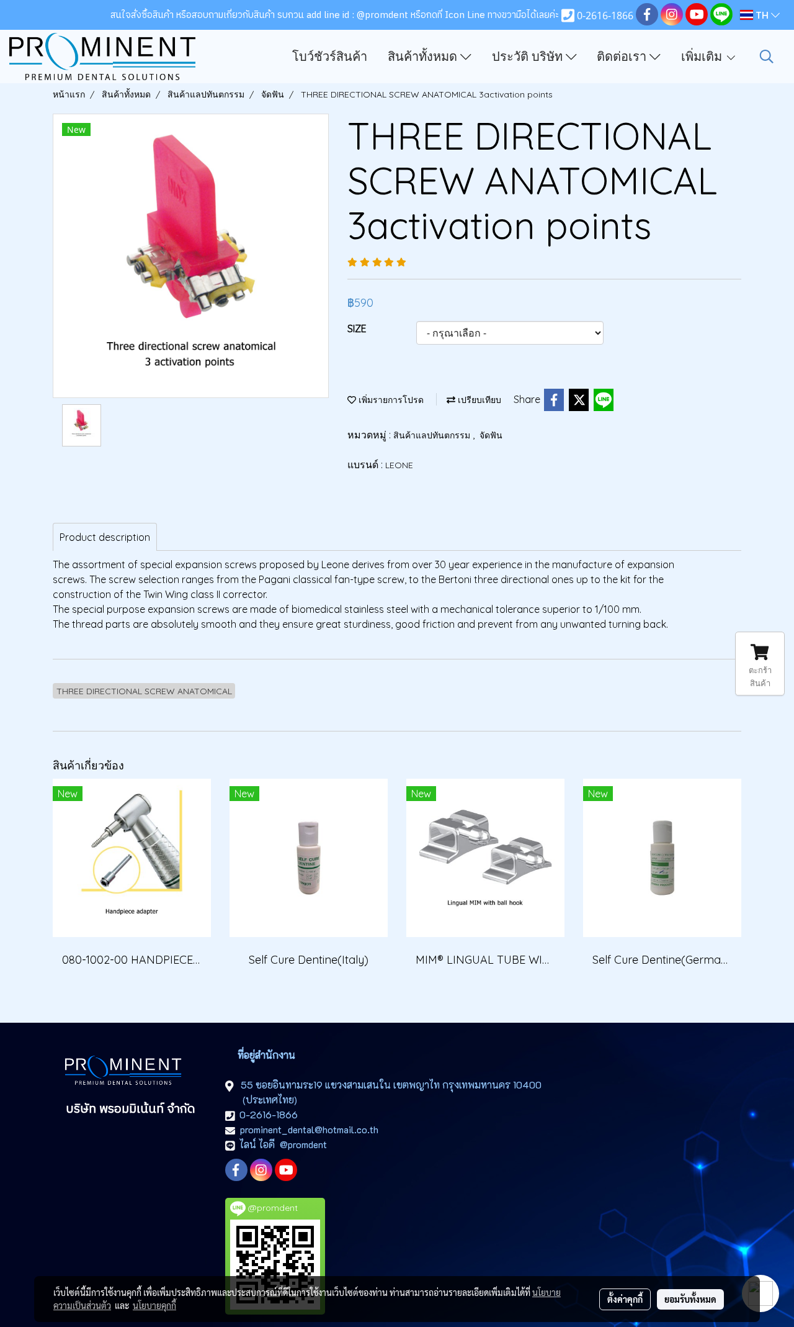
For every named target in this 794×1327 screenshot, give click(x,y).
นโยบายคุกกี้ (154, 1305)
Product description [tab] (105, 537)
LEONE (399, 465)
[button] (766, 56)
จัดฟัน (491, 435)
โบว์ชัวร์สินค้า (329, 56)
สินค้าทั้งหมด (424, 56)
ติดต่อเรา (623, 56)
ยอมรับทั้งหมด (690, 1299)
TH (762, 14)
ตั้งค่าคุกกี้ (625, 1299)
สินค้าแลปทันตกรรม (433, 435)
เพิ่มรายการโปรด (390, 399)
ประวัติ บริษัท (529, 56)
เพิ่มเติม (703, 56)
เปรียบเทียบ (478, 399)
